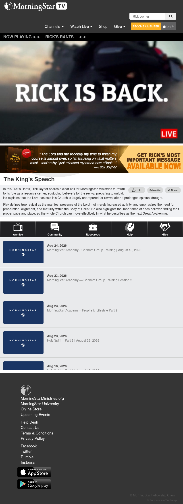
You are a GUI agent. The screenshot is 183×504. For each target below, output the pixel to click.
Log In (170, 26)
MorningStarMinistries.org (42, 398)
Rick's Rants (59, 37)
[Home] (37, 6)
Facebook (29, 446)
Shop (103, 26)
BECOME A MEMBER (146, 26)
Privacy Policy (33, 438)
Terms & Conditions (37, 433)
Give (118, 26)
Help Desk (29, 422)
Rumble (27, 456)
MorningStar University (40, 403)
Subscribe (155, 190)
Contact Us (30, 427)
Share (174, 190)
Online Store (31, 409)
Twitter (26, 451)
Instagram (29, 462)
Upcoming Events (35, 414)
